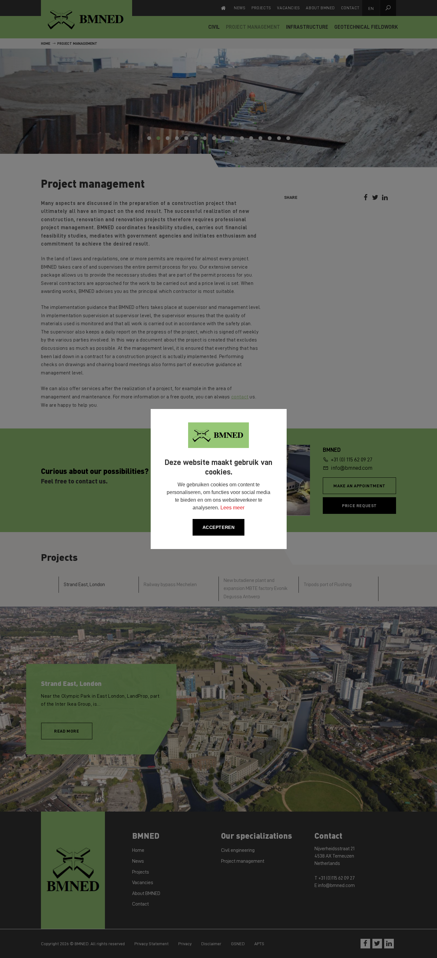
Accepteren (219, 527)
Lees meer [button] (232, 507)
